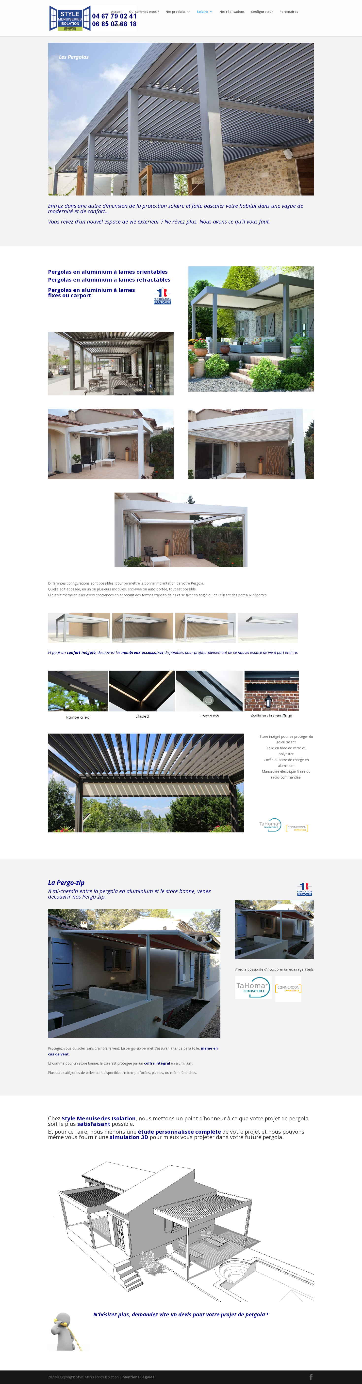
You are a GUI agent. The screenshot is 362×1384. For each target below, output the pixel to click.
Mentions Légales (138, 1377)
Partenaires (289, 12)
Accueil (117, 12)
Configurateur (262, 12)
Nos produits (175, 12)
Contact (117, 25)
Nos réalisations (232, 12)
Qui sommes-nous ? (144, 12)
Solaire (202, 12)
